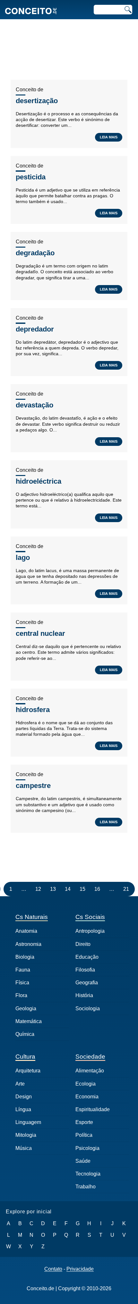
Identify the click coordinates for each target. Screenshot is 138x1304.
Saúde (83, 1161)
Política (83, 1135)
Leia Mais (108, 137)
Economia (87, 1096)
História (84, 995)
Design (23, 1096)
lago (23, 558)
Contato (53, 1269)
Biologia (24, 957)
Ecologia (85, 1084)
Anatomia (26, 931)
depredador (35, 329)
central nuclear (40, 633)
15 (82, 889)
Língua (23, 1109)
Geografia (86, 982)
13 (53, 889)
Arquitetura (27, 1070)
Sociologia (87, 1008)
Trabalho (85, 1186)
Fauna (22, 969)
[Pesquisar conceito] (127, 9)
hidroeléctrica (38, 481)
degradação (35, 253)
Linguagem (28, 1122)
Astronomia (28, 944)
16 (97, 889)
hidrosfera (33, 710)
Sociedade (90, 1057)
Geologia (25, 1008)
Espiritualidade (92, 1109)
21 (126, 889)
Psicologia (87, 1148)
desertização (37, 101)
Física (22, 982)
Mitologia (25, 1135)
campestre (33, 786)
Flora (21, 995)
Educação (87, 957)
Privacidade (80, 1269)
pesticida (31, 177)
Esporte (84, 1122)
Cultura (25, 1057)
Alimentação (89, 1070)
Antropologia (90, 931)
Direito (83, 944)
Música (23, 1148)
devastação (34, 405)
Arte (20, 1084)
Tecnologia (87, 1174)
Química (24, 1034)
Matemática (28, 1021)
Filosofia (85, 969)
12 (38, 889)
